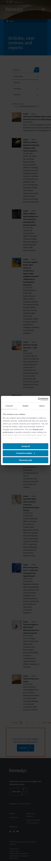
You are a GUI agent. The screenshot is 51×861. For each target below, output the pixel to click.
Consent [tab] (9, 406)
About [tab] (41, 406)
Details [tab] (25, 406)
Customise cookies (24, 453)
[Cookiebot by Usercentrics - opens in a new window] (38, 399)
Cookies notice (12, 438)
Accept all (25, 446)
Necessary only (25, 460)
